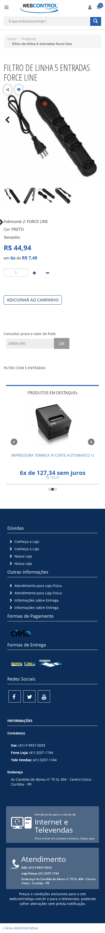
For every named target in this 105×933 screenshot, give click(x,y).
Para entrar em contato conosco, (57, 838)
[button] (13, 441)
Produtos (29, 39)
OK (61, 343)
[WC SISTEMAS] (39, 7)
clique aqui (87, 838)
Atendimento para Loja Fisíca (37, 585)
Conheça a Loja (26, 541)
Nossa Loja (22, 556)
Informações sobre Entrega (36, 600)
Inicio (11, 39)
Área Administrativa (21, 928)
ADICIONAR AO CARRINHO (33, 300)
